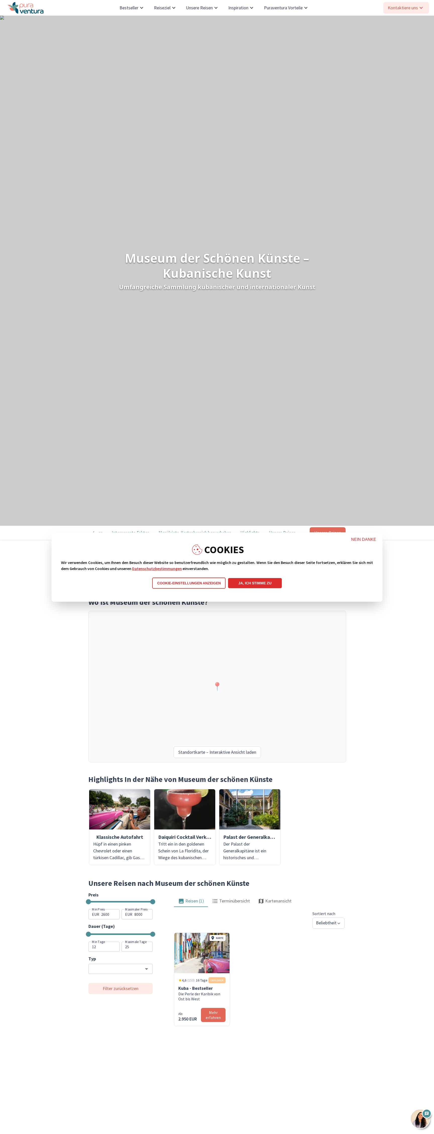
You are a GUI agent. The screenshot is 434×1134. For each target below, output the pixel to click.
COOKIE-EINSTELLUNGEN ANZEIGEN (189, 583)
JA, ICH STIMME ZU (255, 583)
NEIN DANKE (363, 539)
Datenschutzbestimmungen (157, 568)
